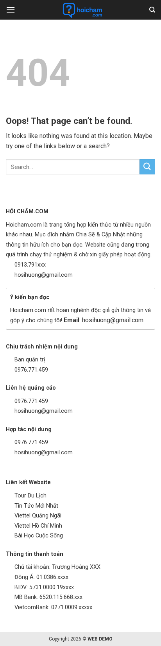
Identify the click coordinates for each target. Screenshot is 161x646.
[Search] (152, 9)
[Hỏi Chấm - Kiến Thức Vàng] (82, 10)
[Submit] (147, 166)
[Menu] (10, 9)
